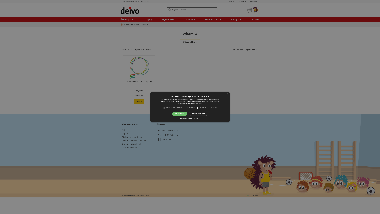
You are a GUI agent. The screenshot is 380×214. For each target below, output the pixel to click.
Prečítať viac (198, 103)
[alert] (190, 107)
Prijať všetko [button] (179, 114)
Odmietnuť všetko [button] (198, 114)
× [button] (227, 94)
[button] (190, 119)
